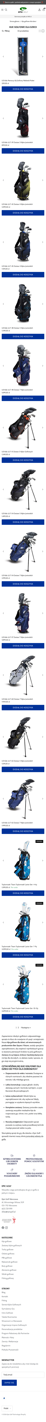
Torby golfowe (7, 1249)
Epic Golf (10, 1414)
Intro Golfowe (7, 1313)
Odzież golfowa (8, 1253)
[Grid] (40, 31)
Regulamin (6, 1345)
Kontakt (5, 1296)
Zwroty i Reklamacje (10, 1341)
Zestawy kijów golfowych (12, 1245)
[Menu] (2, 9)
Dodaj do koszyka (23, 89)
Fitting (4, 1300)
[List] (43, 31)
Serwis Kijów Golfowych (11, 1304)
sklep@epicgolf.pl (9, 1211)
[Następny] (42, 56)
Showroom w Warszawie (12, 1321)
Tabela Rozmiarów (9, 1317)
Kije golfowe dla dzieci (29, 21)
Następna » (26, 1027)
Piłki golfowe (7, 1258)
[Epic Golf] (23, 10)
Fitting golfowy (8, 1278)
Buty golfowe (7, 1266)
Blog (3, 1292)
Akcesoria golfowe (9, 1270)
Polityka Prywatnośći (10, 1350)
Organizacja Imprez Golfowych (14, 1325)
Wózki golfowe (8, 1274)
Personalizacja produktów (12, 1329)
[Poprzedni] (3, 56)
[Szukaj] (7, 9)
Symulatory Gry (8, 1309)
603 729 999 (7, 1208)
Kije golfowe (7, 1241)
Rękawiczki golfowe (9, 1262)
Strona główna (14, 21)
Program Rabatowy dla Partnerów (15, 1333)
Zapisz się (9, 1383)
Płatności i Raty (8, 1337)
